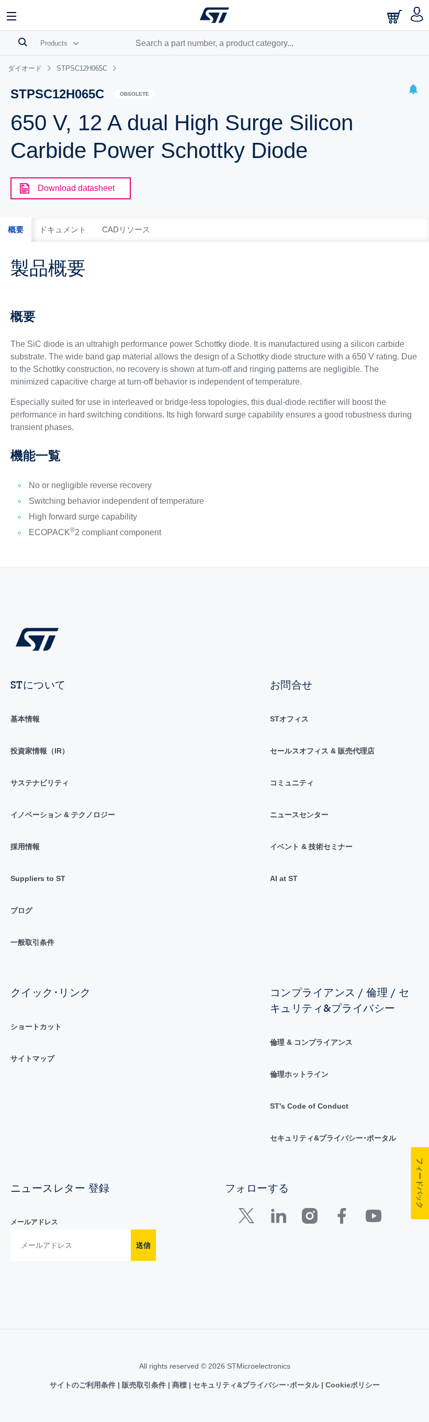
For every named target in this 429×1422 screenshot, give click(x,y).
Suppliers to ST (37, 878)
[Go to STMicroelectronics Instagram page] (309, 1218)
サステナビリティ (39, 782)
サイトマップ (32, 1058)
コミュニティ (292, 782)
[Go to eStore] (395, 16)
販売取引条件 (144, 1385)
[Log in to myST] (417, 15)
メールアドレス (34, 1222)
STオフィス (289, 719)
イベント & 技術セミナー (311, 846)
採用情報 (25, 846)
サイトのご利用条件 (84, 1385)
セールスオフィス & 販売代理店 (322, 751)
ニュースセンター (299, 814)
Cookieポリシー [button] (351, 1385)
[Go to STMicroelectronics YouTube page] (373, 1218)
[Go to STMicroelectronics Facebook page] (341, 1218)
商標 (179, 1385)
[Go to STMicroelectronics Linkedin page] (278, 1218)
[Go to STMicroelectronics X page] (249, 1218)
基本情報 (25, 719)
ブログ (21, 910)
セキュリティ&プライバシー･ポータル (333, 1138)
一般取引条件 (32, 942)
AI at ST (284, 878)
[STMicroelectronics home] (214, 15)
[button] (12, 15)
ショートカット (36, 1026)
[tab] (15, 230)
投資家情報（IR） (39, 751)
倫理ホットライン (299, 1074)
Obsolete (134, 94)
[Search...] (22, 42)
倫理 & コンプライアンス (311, 1042)
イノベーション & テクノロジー (62, 814)
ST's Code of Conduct (309, 1106)
